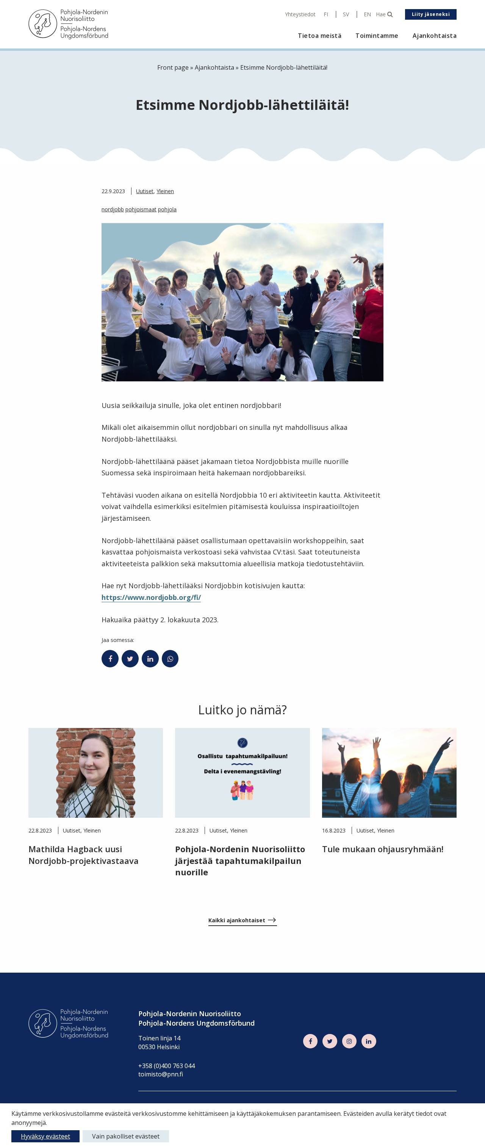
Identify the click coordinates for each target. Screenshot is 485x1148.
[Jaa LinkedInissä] (150, 658)
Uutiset (144, 191)
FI (326, 14)
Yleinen (165, 191)
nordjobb (113, 209)
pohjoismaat (140, 209)
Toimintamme (376, 36)
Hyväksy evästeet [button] (45, 1136)
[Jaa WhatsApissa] (170, 658)
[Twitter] (329, 1041)
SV (346, 14)
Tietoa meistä (319, 36)
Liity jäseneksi (431, 14)
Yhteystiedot (300, 14)
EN (367, 14)
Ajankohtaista (435, 36)
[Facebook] (310, 1041)
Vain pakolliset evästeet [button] (126, 1136)
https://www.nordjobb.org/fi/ (151, 597)
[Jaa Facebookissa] (110, 658)
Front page (173, 67)
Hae (381, 14)
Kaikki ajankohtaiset (236, 920)
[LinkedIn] (368, 1041)
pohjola (167, 209)
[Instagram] (349, 1041)
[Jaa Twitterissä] (130, 658)
